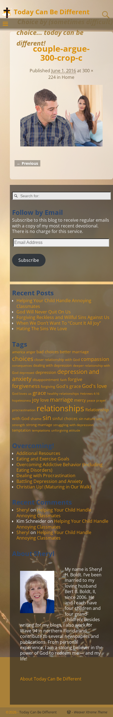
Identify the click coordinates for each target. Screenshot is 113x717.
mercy (80, 400)
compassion (95, 359)
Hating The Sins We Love (41, 329)
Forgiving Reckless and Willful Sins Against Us (62, 317)
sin (47, 417)
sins (99, 418)
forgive (75, 379)
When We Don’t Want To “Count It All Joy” (58, 323)
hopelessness (21, 400)
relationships (60, 408)
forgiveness (26, 386)
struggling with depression (73, 425)
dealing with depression (52, 365)
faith (63, 379)
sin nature (87, 418)
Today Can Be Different (51, 11)
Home (68, 77)
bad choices (47, 351)
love (44, 400)
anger (30, 351)
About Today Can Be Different (50, 679)
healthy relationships (63, 393)
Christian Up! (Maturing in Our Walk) (53, 487)
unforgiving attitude (65, 430)
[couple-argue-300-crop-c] (61, 119)
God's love (94, 385)
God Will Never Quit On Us (43, 312)
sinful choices (65, 418)
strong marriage (39, 424)
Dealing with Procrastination (45, 476)
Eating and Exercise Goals (42, 459)
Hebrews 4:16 (89, 394)
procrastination (23, 410)
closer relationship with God (57, 359)
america (18, 351)
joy (35, 399)
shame (35, 418)
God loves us (22, 393)
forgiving (48, 386)
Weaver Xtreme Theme (90, 712)
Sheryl (22, 510)
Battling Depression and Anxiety (49, 481)
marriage (61, 399)
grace (39, 392)
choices (22, 358)
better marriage (74, 351)
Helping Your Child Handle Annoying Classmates (53, 303)
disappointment (46, 379)
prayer (101, 400)
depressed (26, 373)
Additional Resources (38, 453)
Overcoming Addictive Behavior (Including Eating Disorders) (59, 467)
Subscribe (28, 260)
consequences (22, 366)
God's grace (68, 386)
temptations (41, 430)
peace (91, 400)
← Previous (27, 163)
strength (18, 425)
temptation (21, 430)
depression (45, 372)
